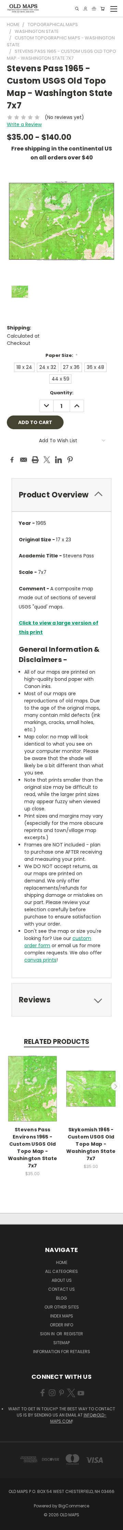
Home (61, 1262)
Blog (61, 1298)
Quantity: (61, 392)
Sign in (48, 1334)
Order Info (61, 1325)
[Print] (35, 459)
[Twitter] (46, 459)
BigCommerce (73, 1506)
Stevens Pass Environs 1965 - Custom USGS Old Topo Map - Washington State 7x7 (32, 1147)
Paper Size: (61, 355)
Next (115, 1086)
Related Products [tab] (56, 1041)
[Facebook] (12, 459)
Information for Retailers (61, 1351)
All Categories (61, 1271)
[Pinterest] (70, 459)
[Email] (23, 459)
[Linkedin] (58, 459)
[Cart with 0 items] (102, 8)
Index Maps (61, 1316)
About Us (62, 1280)
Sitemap (61, 1343)
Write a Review (24, 124)
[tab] (61, 494)
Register (73, 1334)
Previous (7, 1086)
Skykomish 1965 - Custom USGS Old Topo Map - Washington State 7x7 (90, 1144)
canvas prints (40, 959)
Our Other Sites (61, 1307)
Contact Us (61, 1289)
